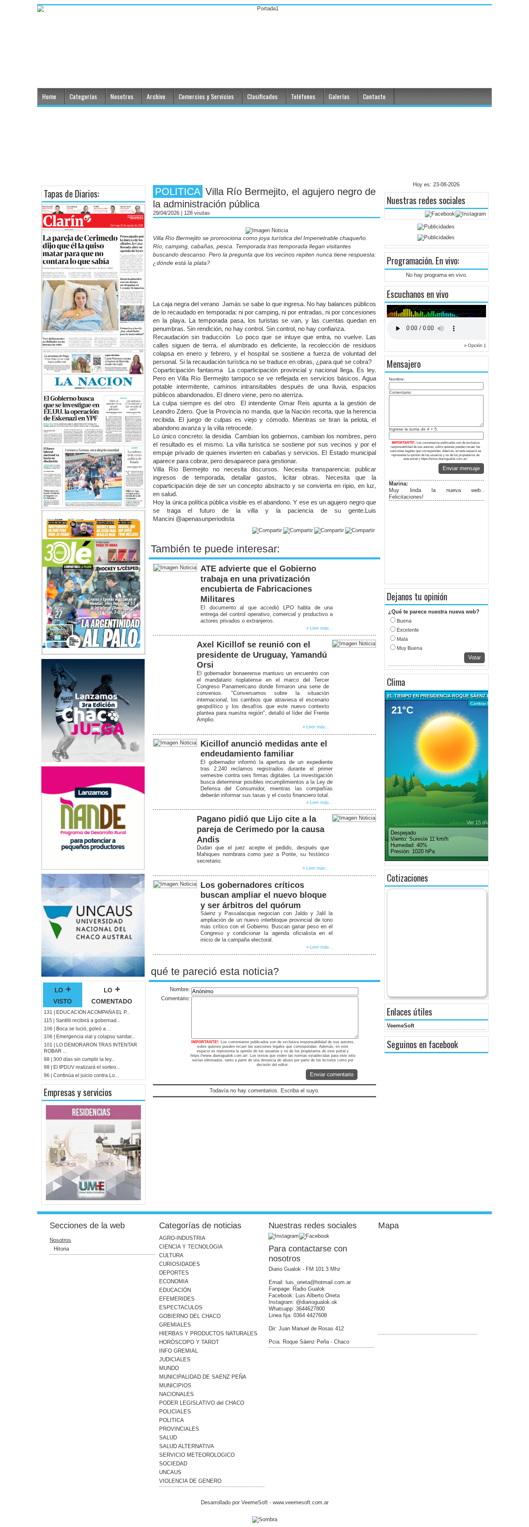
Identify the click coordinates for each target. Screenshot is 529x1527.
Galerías (339, 96)
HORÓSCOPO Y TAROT (189, 1342)
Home (49, 96)
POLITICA (171, 1420)
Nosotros (121, 96)
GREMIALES (175, 1325)
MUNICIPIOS (175, 1385)
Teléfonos (303, 96)
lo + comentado (111, 995)
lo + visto (62, 995)
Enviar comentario (331, 1074)
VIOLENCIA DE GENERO (190, 1481)
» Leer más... (319, 628)
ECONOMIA (173, 1281)
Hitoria (61, 1249)
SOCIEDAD (173, 1463)
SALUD (168, 1437)
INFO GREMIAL (178, 1351)
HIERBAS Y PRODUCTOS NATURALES (208, 1333)
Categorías (83, 96)
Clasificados (262, 96)
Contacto (374, 96)
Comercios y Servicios (206, 96)
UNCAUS (170, 1472)
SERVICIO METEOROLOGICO (197, 1455)
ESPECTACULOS (181, 1307)
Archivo (156, 96)
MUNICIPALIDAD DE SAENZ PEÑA (202, 1377)
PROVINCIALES (179, 1429)
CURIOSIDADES (179, 1264)
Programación (409, 260)
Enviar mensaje (461, 468)
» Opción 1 (475, 345)
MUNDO (169, 1368)
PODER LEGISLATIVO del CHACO (201, 1403)
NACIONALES (176, 1394)
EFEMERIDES (177, 1299)
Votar (474, 657)
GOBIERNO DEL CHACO (190, 1316)
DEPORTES (174, 1273)
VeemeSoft (400, 1026)
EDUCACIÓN (175, 1290)
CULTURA (171, 1255)
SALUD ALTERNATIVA (186, 1446)
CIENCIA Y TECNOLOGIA (191, 1247)
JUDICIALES (175, 1359)
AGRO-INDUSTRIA (182, 1238)
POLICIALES (175, 1411)
